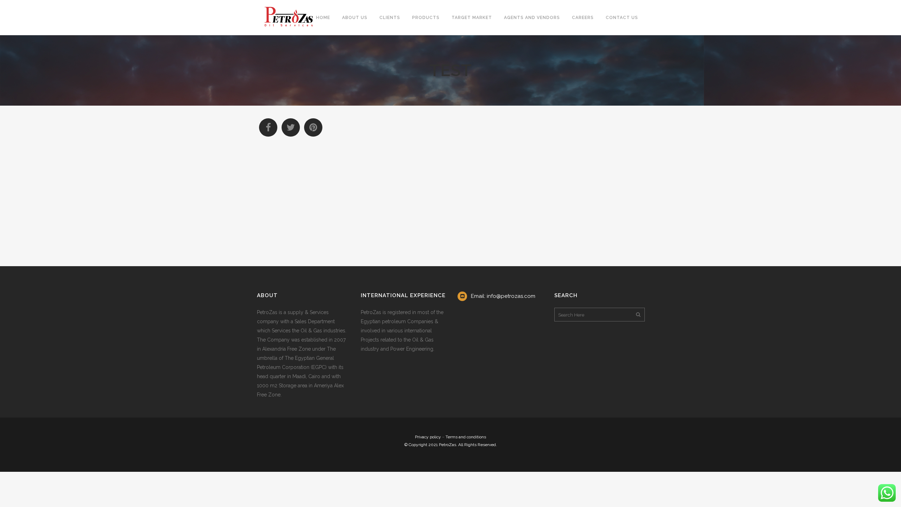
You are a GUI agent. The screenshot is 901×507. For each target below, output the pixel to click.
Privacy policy (428, 436)
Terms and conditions (466, 436)
